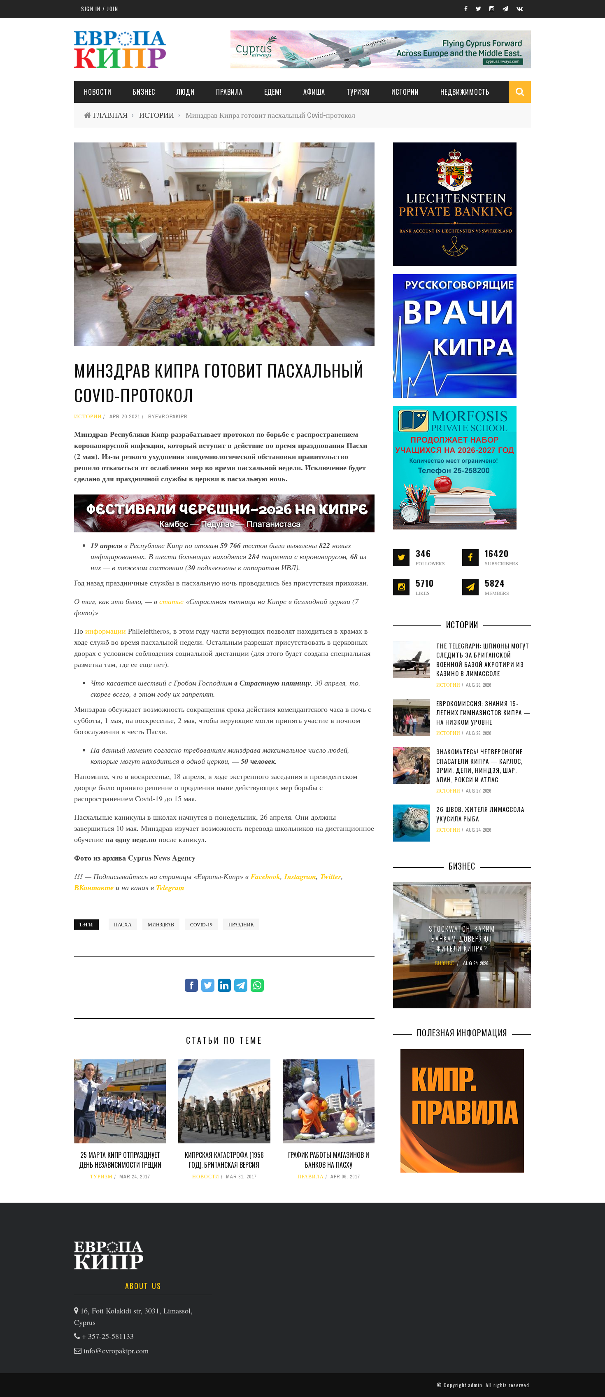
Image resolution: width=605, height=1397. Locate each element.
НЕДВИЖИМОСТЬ (464, 92)
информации (106, 631)
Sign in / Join (99, 9)
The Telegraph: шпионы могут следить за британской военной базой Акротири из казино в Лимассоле (482, 659)
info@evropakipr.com (116, 1350)
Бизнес (144, 92)
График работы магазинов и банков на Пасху (328, 1160)
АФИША (314, 92)
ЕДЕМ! (273, 92)
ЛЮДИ (186, 92)
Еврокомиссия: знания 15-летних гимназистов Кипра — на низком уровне (483, 712)
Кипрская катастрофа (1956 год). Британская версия (224, 1160)
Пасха (123, 924)
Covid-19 (201, 924)
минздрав (161, 924)
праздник (241, 924)
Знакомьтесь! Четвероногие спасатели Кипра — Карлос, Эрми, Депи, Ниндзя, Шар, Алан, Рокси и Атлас (479, 765)
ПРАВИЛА (229, 92)
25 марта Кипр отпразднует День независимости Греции (120, 1160)
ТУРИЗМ (358, 92)
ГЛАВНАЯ (110, 115)
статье (172, 601)
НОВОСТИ (98, 92)
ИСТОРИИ (405, 92)
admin (475, 1384)
